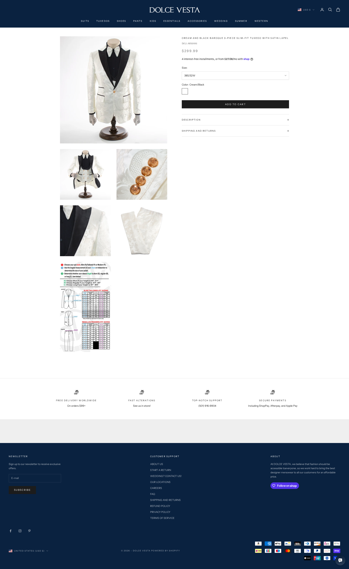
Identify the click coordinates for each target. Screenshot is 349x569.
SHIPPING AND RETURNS (165, 500)
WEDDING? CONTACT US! (166, 476)
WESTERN (261, 21)
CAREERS (156, 488)
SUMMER (241, 21)
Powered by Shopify (165, 550)
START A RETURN (160, 470)
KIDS (153, 21)
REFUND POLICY (160, 506)
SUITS (85, 21)
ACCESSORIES (197, 21)
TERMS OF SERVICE (162, 518)
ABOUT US (156, 464)
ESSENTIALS (171, 21)
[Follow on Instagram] (20, 531)
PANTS (138, 21)
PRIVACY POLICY (160, 512)
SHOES (121, 21)
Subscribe (22, 489)
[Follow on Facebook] (10, 531)
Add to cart (235, 104)
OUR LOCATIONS (160, 482)
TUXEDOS (103, 21)
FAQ (152, 494)
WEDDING (221, 21)
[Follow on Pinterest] (29, 531)
